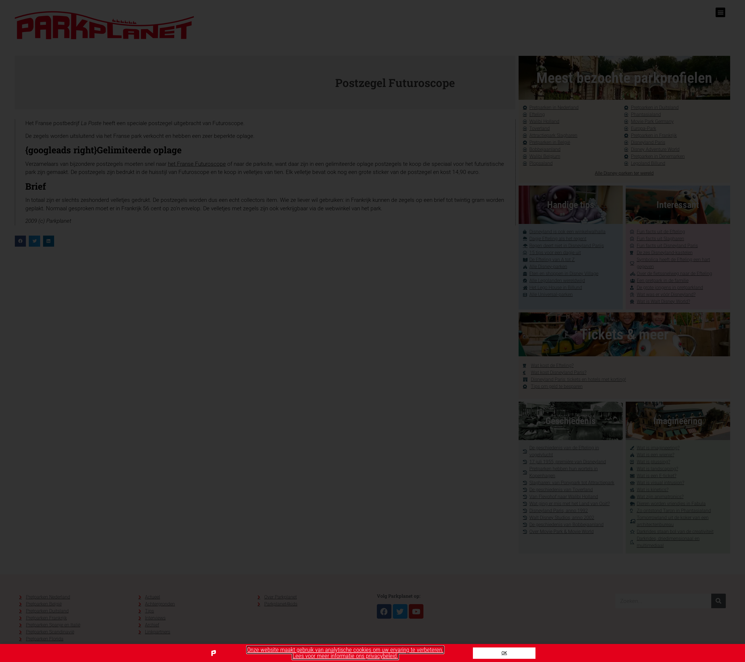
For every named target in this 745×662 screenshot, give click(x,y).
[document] (372, 331)
